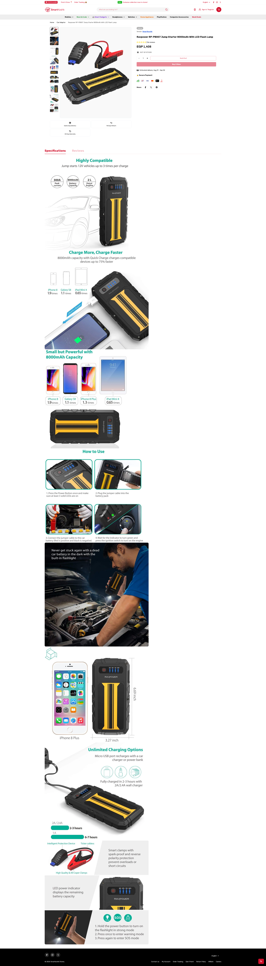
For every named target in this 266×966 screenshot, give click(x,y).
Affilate (210, 962)
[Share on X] (151, 87)
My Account (166, 962)
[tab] (55, 151)
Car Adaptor (61, 22)
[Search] (166, 9)
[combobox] (133, 9)
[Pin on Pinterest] (157, 87)
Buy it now (176, 64)
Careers (218, 962)
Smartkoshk (147, 32)
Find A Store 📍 (66, 2)
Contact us (155, 962)
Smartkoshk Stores (57, 962)
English (205, 2)
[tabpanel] (133, 550)
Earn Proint (190, 962)
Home (52, 22)
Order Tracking (178, 962)
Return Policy (201, 962)
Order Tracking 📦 (80, 2)
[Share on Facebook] (145, 87)
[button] (142, 42)
